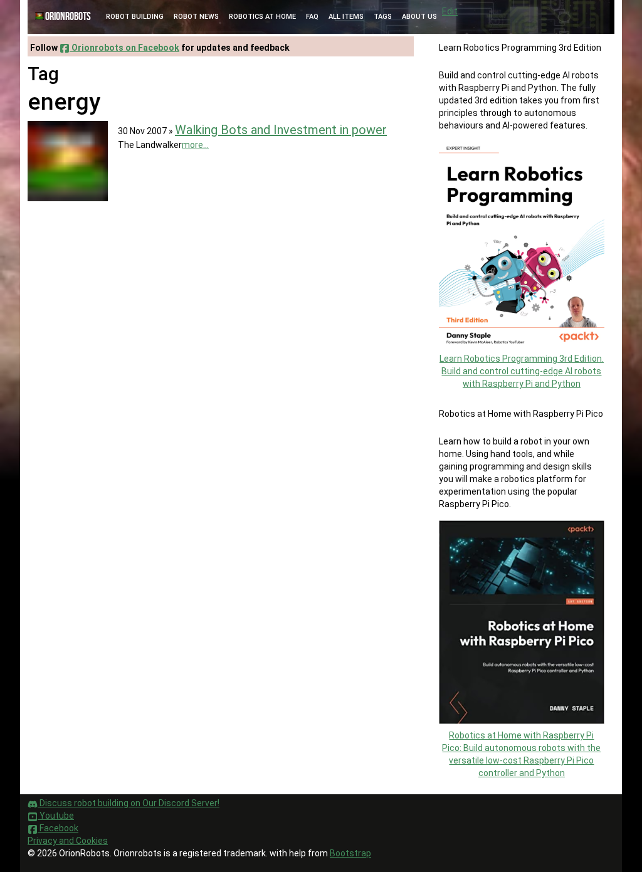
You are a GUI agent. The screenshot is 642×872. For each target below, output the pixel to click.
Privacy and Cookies (68, 841)
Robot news (196, 17)
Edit (450, 11)
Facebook (58, 828)
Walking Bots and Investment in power (281, 129)
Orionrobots (68, 16)
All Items (346, 17)
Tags (383, 17)
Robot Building (135, 17)
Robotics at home (262, 17)
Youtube (56, 816)
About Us (419, 17)
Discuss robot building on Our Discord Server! (128, 803)
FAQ (312, 17)
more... (195, 145)
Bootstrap (350, 853)
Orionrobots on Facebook (124, 48)
